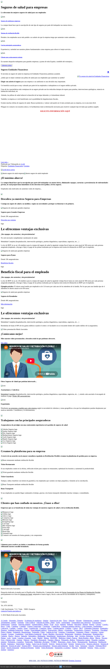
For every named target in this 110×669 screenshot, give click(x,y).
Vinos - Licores (99, 648)
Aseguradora (65, 622)
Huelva (10, 636)
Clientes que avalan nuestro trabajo (11, 57)
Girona (101, 632)
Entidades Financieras (15, 166)
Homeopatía (69, 634)
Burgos (91, 624)
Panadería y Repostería (38, 640)
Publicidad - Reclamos (41, 642)
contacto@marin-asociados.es (11, 611)
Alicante (79, 620)
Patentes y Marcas (54, 640)
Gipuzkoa (94, 632)
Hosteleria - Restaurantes (83, 634)
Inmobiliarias (51, 636)
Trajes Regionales (47, 648)
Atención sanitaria (24, 624)
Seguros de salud (14, 646)
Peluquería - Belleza (68, 640)
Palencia (26, 640)
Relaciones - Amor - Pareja (67, 642)
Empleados (104, 628)
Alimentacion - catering (91, 620)
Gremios (26, 166)
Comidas (12, 628)
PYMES (54, 642)
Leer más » (4, 162)
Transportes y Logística (62, 648)
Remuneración (83, 642)
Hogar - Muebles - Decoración (53, 634)
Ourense (19, 640)
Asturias (14, 624)
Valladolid (82, 648)
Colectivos (4, 628)
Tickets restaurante (13, 648)
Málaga (46, 638)
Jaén (76, 636)
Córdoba (68, 628)
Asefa (58, 622)
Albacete (72, 620)
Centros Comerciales (34, 626)
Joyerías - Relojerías (86, 636)
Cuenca (75, 628)
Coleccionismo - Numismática (92, 626)
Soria (77, 646)
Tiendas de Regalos (27, 648)
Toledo (37, 648)
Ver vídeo (4, 343)
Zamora (3, 650)
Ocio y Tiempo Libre (8, 640)
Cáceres (98, 624)
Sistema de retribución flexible (10, 33)
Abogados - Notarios (16, 620)
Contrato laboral (58, 628)
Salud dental (20, 644)
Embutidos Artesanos (91, 628)
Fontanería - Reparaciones (22, 632)
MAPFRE (53, 638)
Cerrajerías (46, 626)
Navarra (104, 638)
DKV (81, 628)
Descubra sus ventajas (8, 220)
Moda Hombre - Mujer (86, 638)
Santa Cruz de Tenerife (40, 644)
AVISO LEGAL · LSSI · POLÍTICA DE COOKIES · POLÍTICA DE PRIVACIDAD (48, 660)
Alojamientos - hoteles (8, 622)
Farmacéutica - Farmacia (82, 630)
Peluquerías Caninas (83, 640)
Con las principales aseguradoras (11, 45)
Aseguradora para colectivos (81, 622)
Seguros (71, 644)
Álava (65, 620)
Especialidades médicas (39, 630)
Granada (4, 634)
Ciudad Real (55, 626)
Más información (6, 304)
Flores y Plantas (6, 632)
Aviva (57, 624)
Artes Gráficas (30, 622)
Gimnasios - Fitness (82, 632)
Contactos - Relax (45, 628)
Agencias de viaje (56, 620)
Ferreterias (95, 630)
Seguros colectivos (93, 644)
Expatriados (69, 630)
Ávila (51, 624)
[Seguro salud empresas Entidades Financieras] (93, 76)
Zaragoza (11, 650)
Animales (20, 622)
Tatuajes (91, 646)
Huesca (17, 636)
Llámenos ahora (7, 65)
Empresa (4, 630)
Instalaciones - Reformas (65, 636)
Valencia (75, 648)
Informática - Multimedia (36, 636)
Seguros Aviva (80, 644)
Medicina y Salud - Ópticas (68, 638)
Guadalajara (19, 634)
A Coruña (4, 620)
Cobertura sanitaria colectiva (70, 626)
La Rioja (97, 636)
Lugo (34, 638)
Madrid (39, 638)
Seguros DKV (27, 646)
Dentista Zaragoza (75, 661)
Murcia (97, 638)
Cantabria (14, 626)
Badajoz (63, 624)
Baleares (70, 624)
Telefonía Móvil (100, 646)
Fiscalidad (104, 630)
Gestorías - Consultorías (66, 632)
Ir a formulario (6, 551)
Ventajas (90, 648)
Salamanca (11, 644)
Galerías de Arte (51, 632)
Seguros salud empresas (60, 646)
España (26, 630)
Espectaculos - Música (55, 630)
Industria (24, 636)
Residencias (93, 642)
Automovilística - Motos (40, 624)
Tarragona (83, 646)
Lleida (14, 638)
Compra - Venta (22, 628)
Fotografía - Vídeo (38, 632)
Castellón (22, 626)
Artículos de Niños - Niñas (45, 622)
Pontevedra (29, 642)
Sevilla (71, 646)
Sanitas (28, 644)
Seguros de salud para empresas (10, 21)
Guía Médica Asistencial (33, 634)
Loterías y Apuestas (24, 638)
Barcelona (77, 624)
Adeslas (45, 620)
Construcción (33, 628)
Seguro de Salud (61, 644)
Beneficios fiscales (7, 263)
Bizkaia (85, 624)
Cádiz (8, 626)
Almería (103, 620)
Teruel (3, 648)
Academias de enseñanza (32, 620)
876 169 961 (9, 539)
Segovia (51, 644)
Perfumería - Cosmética (16, 642)
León (9, 638)
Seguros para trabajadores (41, 646)
